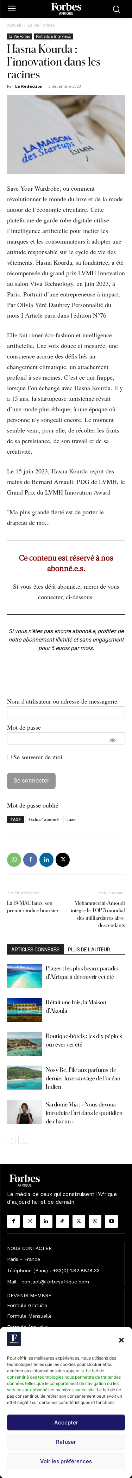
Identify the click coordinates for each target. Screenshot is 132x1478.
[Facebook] (30, 860)
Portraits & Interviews (53, 36)
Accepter (66, 1422)
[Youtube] (111, 1221)
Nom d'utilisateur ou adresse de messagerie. (63, 701)
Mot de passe (24, 727)
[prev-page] (11, 1139)
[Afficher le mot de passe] (112, 740)
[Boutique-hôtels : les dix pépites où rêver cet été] (24, 1044)
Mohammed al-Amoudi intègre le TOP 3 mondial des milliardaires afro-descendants (98, 914)
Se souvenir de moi (37, 757)
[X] (63, 860)
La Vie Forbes (41, 25)
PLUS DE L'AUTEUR (89, 949)
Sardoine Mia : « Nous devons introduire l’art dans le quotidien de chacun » (84, 1112)
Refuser (66, 1442)
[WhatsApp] (14, 860)
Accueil (14, 25)
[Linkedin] (46, 860)
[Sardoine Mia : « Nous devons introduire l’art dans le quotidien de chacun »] (24, 1112)
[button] (121, 1340)
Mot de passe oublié (32, 805)
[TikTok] (62, 1221)
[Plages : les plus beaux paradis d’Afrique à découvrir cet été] (24, 976)
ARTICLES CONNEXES (35, 949)
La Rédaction (29, 86)
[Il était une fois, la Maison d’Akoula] (24, 1010)
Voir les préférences (66, 1461)
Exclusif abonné (44, 819)
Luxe (71, 819)
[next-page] (22, 1139)
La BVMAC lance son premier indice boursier (33, 906)
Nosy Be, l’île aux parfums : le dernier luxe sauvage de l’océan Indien (83, 1078)
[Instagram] (29, 1221)
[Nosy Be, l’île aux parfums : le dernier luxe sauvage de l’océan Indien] (24, 1078)
